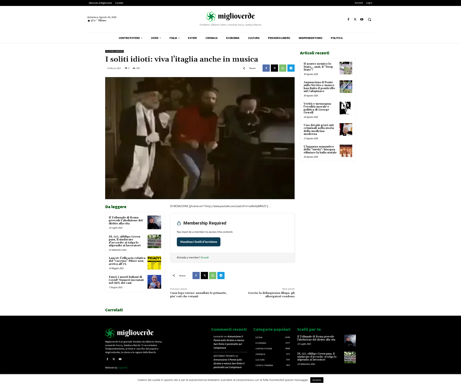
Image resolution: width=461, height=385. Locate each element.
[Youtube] (361, 19)
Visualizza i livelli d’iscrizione (198, 242)
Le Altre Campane (114, 51)
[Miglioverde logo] (134, 333)
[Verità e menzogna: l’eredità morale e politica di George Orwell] (346, 108)
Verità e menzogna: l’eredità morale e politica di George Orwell (318, 108)
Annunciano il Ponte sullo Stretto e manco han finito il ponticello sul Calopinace (319, 87)
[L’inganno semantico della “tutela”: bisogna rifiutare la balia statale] (346, 151)
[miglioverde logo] (230, 16)
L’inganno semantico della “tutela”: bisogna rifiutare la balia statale (320, 149)
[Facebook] (348, 19)
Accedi (205, 257)
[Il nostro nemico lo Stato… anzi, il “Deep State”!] (346, 68)
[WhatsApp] (282, 68)
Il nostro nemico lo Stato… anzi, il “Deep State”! (318, 66)
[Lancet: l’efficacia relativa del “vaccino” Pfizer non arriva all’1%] (154, 263)
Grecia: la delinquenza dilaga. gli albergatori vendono (271, 294)
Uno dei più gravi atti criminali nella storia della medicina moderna (319, 130)
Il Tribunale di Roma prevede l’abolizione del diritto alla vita (126, 220)
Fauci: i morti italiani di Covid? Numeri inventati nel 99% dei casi (126, 280)
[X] (355, 19)
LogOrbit (122, 367)
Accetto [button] (316, 380)
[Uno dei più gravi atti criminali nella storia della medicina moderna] (346, 129)
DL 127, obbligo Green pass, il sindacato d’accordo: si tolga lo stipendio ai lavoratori (125, 241)
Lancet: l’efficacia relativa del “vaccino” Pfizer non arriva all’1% (127, 261)
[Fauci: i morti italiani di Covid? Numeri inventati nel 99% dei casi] (154, 282)
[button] (369, 19)
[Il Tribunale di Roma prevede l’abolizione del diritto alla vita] (154, 222)
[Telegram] (291, 68)
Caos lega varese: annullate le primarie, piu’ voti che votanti (198, 294)
